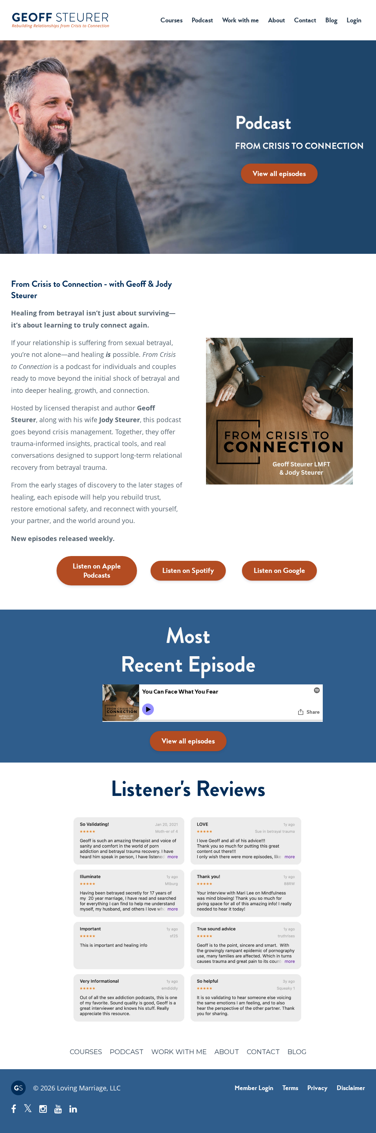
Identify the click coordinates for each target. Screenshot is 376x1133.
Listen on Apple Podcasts (97, 571)
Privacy (317, 1088)
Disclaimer (351, 1088)
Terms (290, 1088)
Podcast (202, 20)
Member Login (254, 1088)
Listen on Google (279, 570)
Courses (171, 20)
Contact (305, 20)
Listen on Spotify (188, 570)
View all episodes (279, 173)
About (276, 20)
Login (354, 20)
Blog (331, 20)
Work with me (240, 20)
